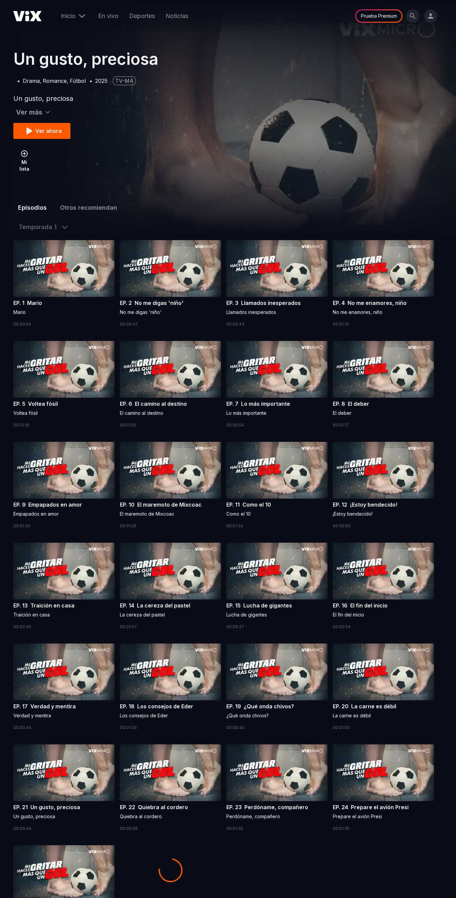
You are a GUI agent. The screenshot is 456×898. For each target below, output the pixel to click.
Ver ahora (48, 131)
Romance (55, 80)
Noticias (177, 15)
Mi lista (24, 165)
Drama (31, 80)
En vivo (108, 15)
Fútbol (78, 80)
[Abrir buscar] (412, 16)
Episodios (32, 207)
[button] (64, 284)
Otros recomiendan (88, 207)
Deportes (142, 15)
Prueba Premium (379, 16)
